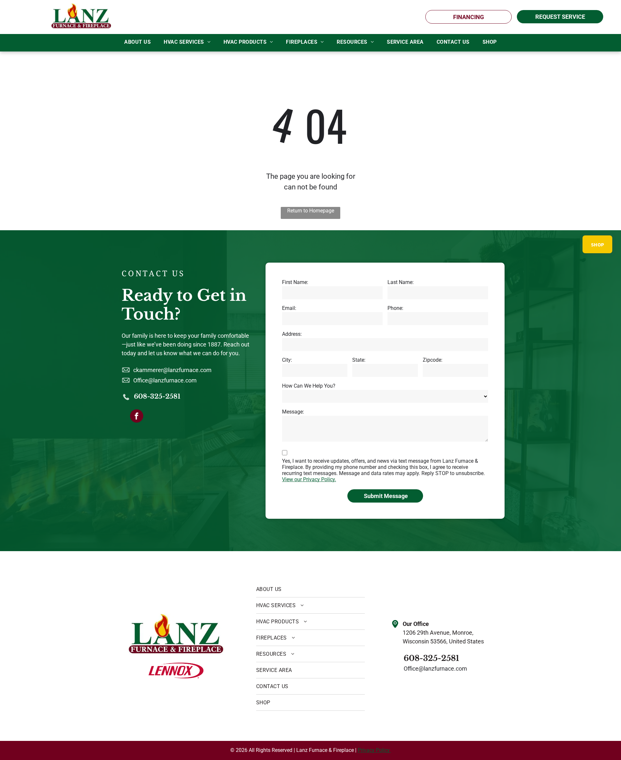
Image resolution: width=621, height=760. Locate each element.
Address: (292, 334)
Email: (289, 308)
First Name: (295, 282)
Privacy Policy (374, 750)
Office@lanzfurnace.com (165, 380)
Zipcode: (432, 360)
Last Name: (400, 282)
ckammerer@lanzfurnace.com (172, 370)
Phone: (395, 308)
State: (358, 360)
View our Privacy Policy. (309, 479)
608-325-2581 (157, 396)
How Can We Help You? (308, 386)
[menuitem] (137, 42)
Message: (293, 412)
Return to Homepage (310, 211)
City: (287, 360)
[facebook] (136, 416)
